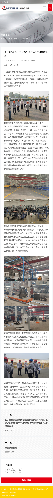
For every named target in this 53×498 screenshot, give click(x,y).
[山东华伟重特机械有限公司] (15, 6)
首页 (10, 38)
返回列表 (26, 480)
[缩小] (11, 65)
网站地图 (5, 495)
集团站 (49, 2)
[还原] (14, 65)
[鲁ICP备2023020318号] (41, 489)
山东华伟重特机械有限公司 (16, 489)
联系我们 (14, 495)
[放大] (17, 65)
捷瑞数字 (5, 492)
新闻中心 (17, 38)
